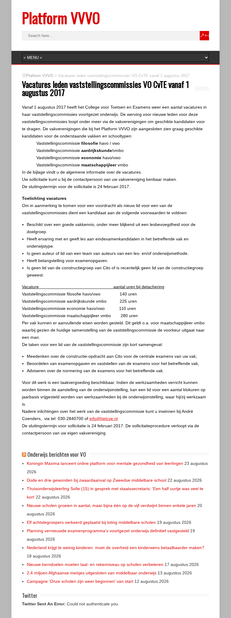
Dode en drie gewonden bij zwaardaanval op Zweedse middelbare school (96, 480)
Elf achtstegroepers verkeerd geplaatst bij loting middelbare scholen (91, 522)
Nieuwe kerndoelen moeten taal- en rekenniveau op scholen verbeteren (95, 564)
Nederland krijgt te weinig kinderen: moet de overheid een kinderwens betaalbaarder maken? (115, 547)
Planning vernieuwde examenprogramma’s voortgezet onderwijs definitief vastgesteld (108, 530)
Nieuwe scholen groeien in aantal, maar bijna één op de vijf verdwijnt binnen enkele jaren (111, 505)
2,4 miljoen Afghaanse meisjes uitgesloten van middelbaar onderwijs (91, 572)
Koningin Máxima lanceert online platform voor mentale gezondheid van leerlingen (105, 463)
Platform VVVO (61, 17)
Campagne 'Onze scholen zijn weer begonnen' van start (80, 581)
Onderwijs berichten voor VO (56, 454)
